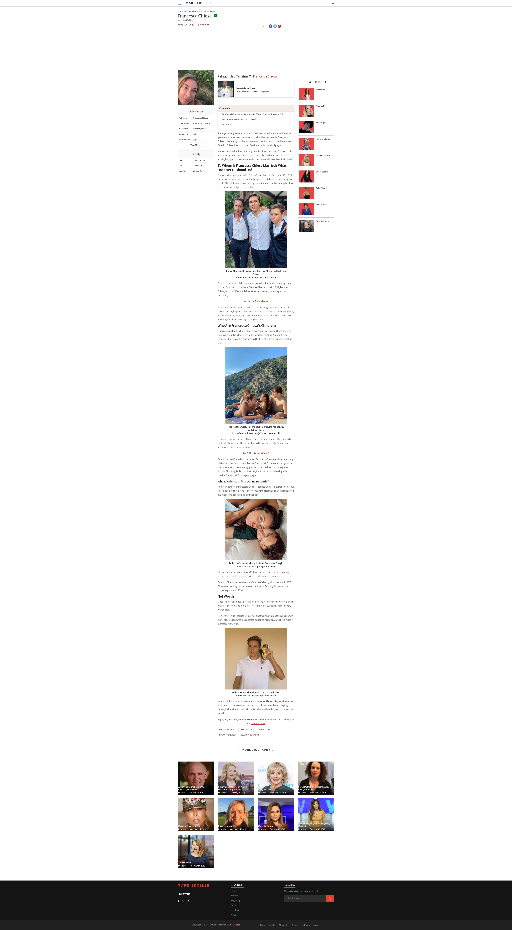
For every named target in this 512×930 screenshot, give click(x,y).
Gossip (234, 905)
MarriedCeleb (194, 885)
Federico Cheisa (263, 730)
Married (199, 3)
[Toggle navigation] (180, 3)
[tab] (256, 108)
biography (191, 11)
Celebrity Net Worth (250, 735)
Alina (183, 793)
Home (233, 891)
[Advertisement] (256, 49)
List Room (235, 910)
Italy (195, 139)
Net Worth (227, 124)
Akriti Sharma (205, 25)
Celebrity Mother (227, 730)
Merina (223, 793)
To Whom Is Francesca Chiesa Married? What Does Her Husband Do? (252, 114)
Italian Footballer (227, 735)
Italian (196, 134)
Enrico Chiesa (246, 730)
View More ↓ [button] (196, 145)
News (233, 915)
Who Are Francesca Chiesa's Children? (239, 119)
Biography (235, 900)
